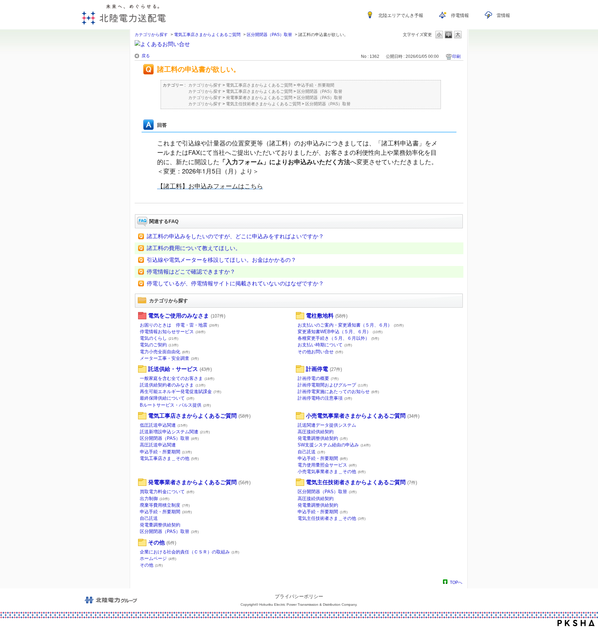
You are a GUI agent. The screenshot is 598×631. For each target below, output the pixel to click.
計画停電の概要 (318, 378)
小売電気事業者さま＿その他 (331, 471)
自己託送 (311, 451)
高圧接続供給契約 (316, 431)
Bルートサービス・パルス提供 (175, 405)
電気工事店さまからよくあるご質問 (207, 34)
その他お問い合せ (320, 351)
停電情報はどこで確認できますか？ (191, 272)
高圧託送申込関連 (158, 444)
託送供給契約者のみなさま (172, 385)
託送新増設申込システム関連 (175, 431)
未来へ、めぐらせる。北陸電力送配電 (124, 14)
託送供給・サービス (180, 369)
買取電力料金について (167, 491)
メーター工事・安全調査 (169, 358)
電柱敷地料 (326, 316)
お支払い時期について (325, 344)
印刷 (456, 56)
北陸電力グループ (110, 600)
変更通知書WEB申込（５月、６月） (340, 331)
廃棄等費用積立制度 (165, 505)
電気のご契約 (159, 344)
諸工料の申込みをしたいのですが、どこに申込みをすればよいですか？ (235, 236)
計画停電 (324, 369)
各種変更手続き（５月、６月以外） (338, 338)
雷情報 (503, 15)
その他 (162, 542)
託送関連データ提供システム (327, 425)
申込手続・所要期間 (315, 85)
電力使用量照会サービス (327, 465)
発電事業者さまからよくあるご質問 (259, 97)
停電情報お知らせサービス (172, 331)
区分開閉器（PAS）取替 (269, 34)
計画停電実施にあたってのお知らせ (338, 391)
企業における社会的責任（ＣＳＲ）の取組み (189, 551)
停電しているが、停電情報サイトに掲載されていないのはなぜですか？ (235, 283)
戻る (146, 55)
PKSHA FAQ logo (576, 623)
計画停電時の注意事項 (325, 398)
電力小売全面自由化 (165, 351)
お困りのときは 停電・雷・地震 (179, 325)
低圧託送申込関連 (163, 425)
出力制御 (154, 498)
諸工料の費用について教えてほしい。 (194, 248)
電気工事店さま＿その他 (169, 458)
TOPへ (456, 582)
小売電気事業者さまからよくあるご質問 (362, 416)
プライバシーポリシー (299, 596)
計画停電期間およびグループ (333, 385)
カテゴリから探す (151, 34)
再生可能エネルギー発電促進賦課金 (180, 391)
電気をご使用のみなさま (186, 316)
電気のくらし (159, 338)
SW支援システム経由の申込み (334, 444)
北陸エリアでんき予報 (400, 15)
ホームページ (158, 558)
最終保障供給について (167, 398)
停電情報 (460, 15)
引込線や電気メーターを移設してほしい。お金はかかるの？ (221, 260)
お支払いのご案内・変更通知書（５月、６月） (351, 325)
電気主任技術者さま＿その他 (331, 518)
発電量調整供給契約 (322, 438)
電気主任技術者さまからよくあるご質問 (263, 103)
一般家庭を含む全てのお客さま (177, 378)
